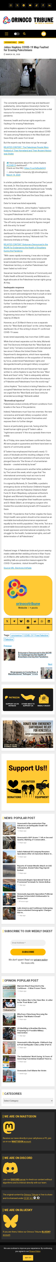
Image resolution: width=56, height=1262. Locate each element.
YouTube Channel (40, 34)
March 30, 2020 (13, 54)
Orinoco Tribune (31, 1194)
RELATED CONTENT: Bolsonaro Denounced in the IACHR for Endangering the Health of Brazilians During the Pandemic (26, 247)
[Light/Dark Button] (17, 33)
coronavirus (16, 635)
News (21, 42)
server (18, 1179)
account (21, 1141)
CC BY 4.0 (28, 1198)
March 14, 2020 (13, 175)
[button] (6, 35)
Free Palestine (41, 635)
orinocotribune (28, 604)
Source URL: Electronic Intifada (17, 568)
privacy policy (41, 959)
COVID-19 (28, 635)
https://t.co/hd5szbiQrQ (35, 168)
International (10, 42)
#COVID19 (11, 165)
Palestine (9, 639)
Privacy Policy (34, 1251)
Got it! (28, 1258)
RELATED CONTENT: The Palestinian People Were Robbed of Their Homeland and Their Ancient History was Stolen (27, 150)
